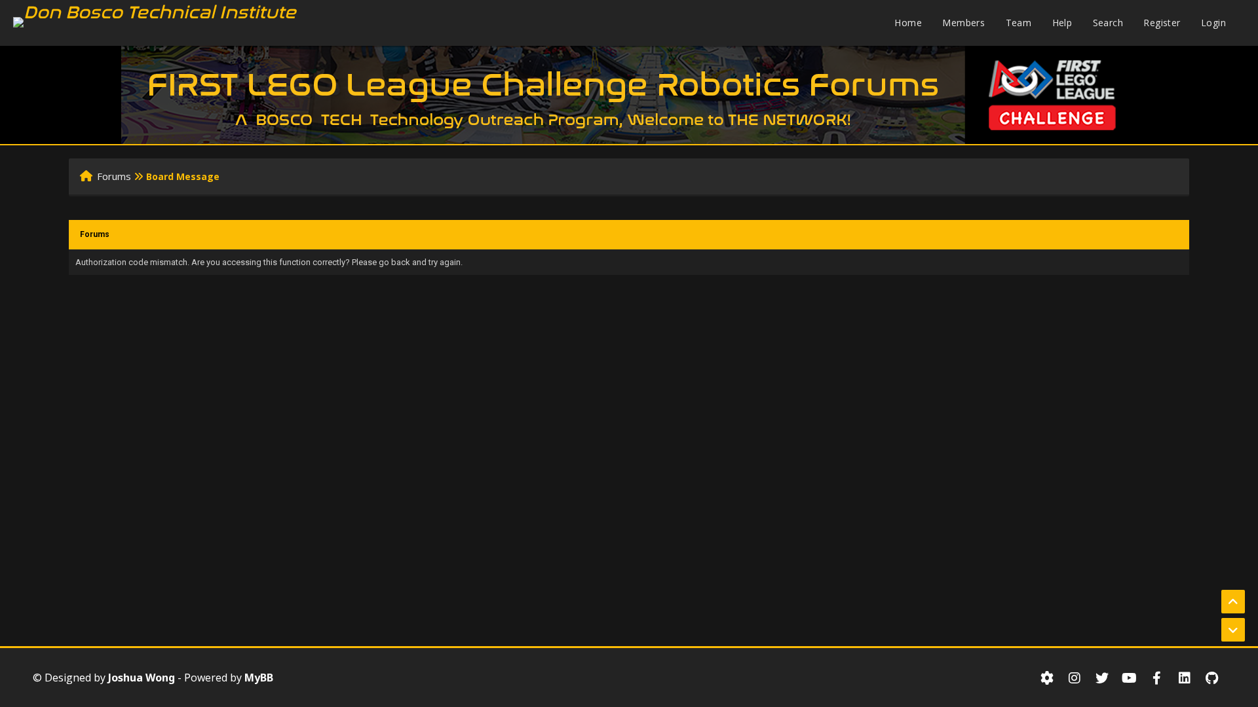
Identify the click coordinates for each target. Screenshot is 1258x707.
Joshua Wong (141, 677)
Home (908, 22)
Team (1019, 22)
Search (1108, 22)
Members (963, 22)
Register (1161, 22)
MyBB (258, 677)
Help (1062, 22)
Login (1213, 22)
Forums (114, 176)
